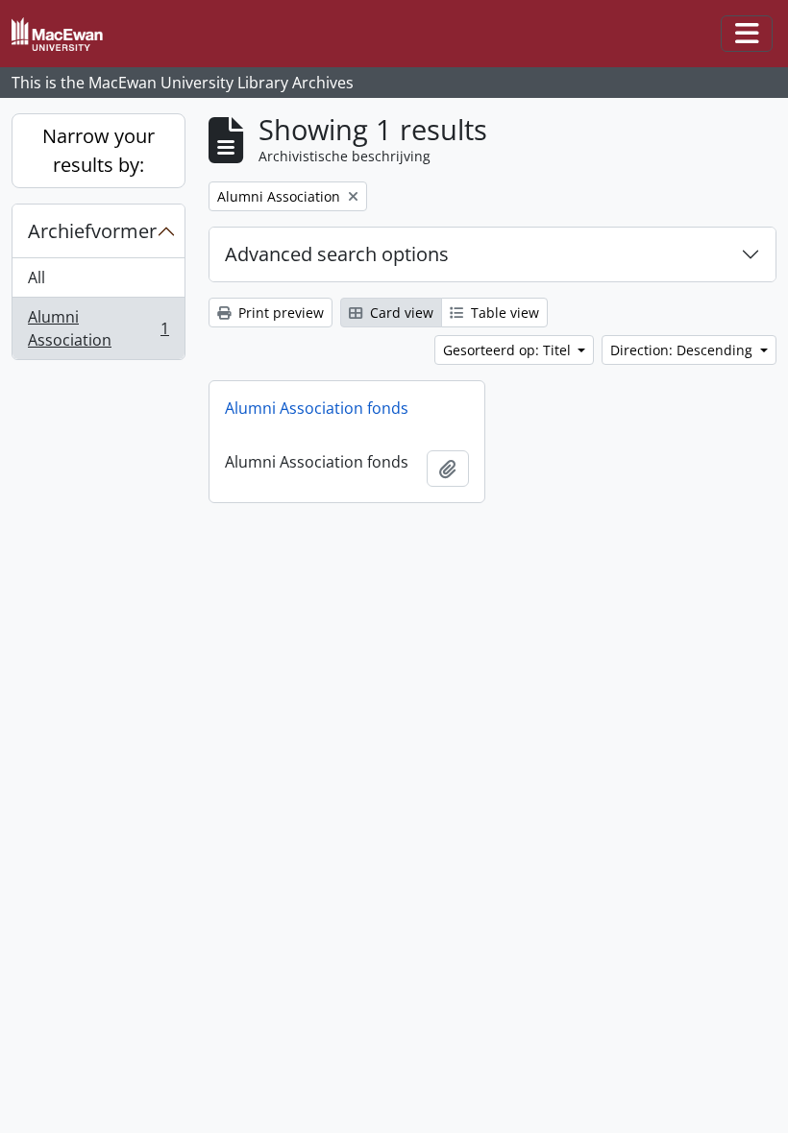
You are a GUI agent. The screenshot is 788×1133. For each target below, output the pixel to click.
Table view (503, 312)
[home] (65, 34)
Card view (399, 312)
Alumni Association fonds (316, 408)
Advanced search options (337, 254)
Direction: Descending (683, 350)
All (36, 277)
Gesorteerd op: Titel (509, 350)
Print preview (279, 312)
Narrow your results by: (98, 150)
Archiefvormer (92, 231)
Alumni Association (98, 328)
